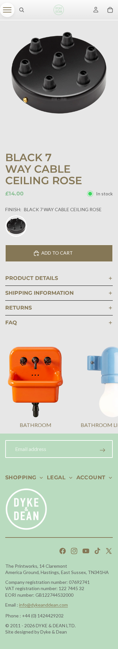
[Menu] (7, 10)
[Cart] (110, 10)
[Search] (21, 10)
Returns (18, 308)
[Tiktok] (97, 551)
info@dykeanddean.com (43, 605)
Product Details (31, 278)
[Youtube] (86, 551)
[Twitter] (109, 551)
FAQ (11, 322)
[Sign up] (102, 450)
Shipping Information (39, 293)
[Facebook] (63, 551)
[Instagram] (74, 551)
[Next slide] (105, 388)
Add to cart (57, 253)
